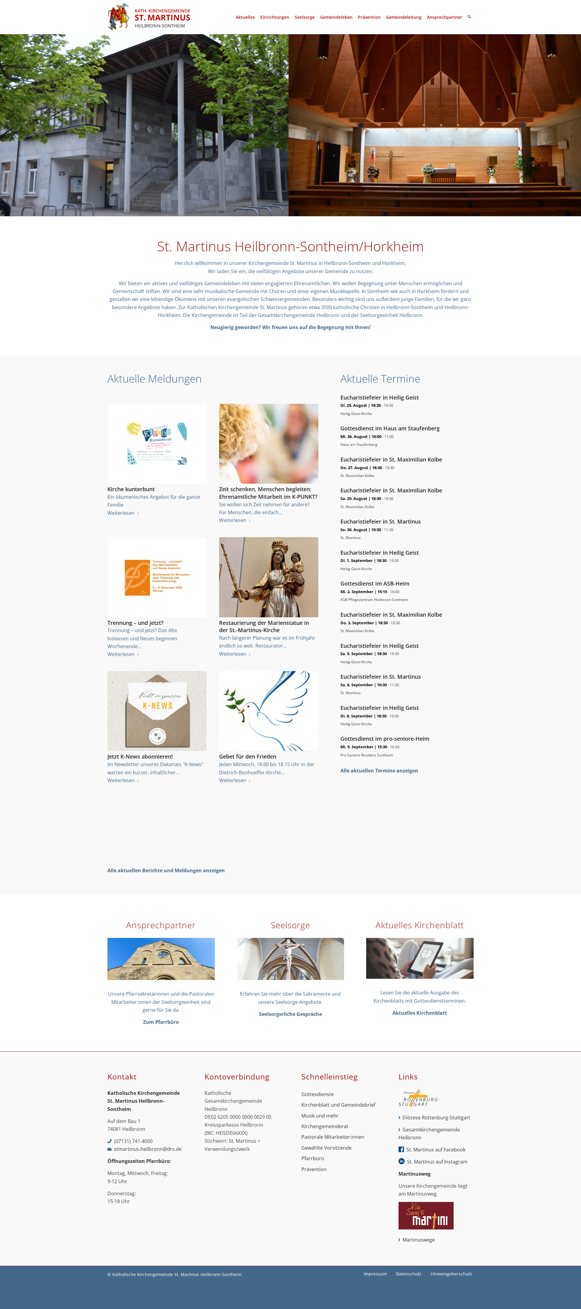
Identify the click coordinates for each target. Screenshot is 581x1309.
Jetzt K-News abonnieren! (140, 756)
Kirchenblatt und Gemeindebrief (338, 1105)
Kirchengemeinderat (324, 1126)
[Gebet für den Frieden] (268, 711)
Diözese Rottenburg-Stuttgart (436, 1117)
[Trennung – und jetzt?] (157, 577)
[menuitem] (245, 17)
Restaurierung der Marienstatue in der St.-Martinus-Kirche (264, 626)
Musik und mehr (320, 1115)
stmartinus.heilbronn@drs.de (148, 1149)
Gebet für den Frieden (247, 756)
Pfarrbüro (312, 1158)
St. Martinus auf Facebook (435, 1149)
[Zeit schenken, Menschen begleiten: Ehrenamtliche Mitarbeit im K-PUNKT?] (268, 444)
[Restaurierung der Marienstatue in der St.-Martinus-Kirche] (268, 577)
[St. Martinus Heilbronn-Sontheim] (148, 17)
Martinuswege (418, 1239)
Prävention (314, 1169)
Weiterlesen (121, 513)
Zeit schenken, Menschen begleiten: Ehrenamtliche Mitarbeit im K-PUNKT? (268, 492)
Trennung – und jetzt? (135, 622)
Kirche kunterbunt (131, 489)
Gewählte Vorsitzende (326, 1147)
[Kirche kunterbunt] (157, 444)
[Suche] (469, 17)
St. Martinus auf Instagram (437, 1161)
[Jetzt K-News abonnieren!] (157, 711)
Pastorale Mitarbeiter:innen (332, 1137)
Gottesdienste (317, 1094)
